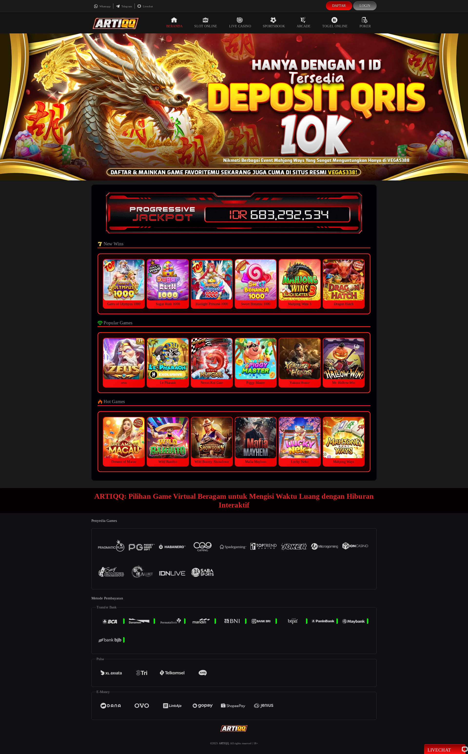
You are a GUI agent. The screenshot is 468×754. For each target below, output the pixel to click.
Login (365, 6)
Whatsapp (105, 6)
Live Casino (240, 26)
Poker (365, 26)
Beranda (174, 26)
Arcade (304, 26)
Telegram (126, 6)
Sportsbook (274, 26)
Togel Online (335, 26)
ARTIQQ (224, 743)
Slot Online (205, 26)
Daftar (339, 6)
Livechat (147, 6)
